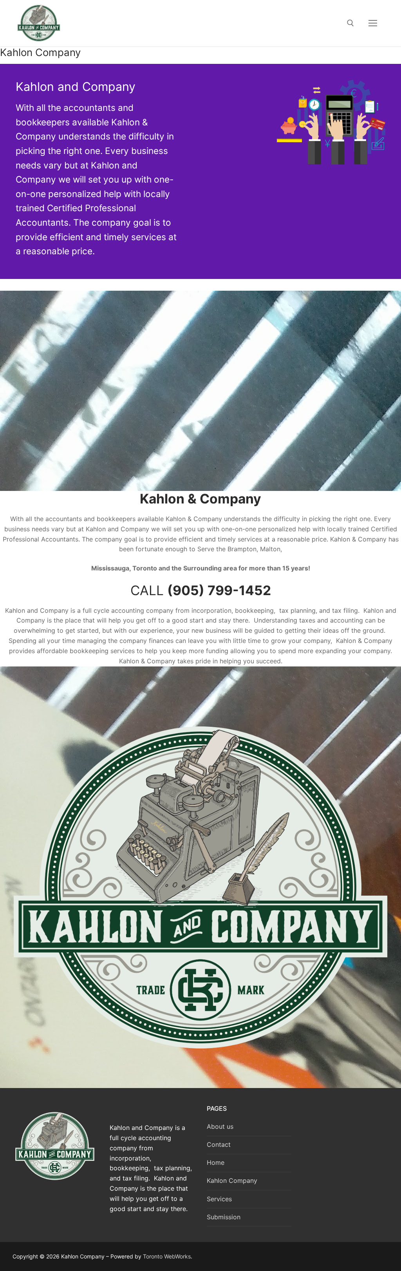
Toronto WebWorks (167, 1256)
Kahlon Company (232, 1180)
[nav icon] (372, 23)
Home (215, 1162)
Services (219, 1199)
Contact (219, 1144)
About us (220, 1126)
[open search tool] (350, 23)
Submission (223, 1217)
